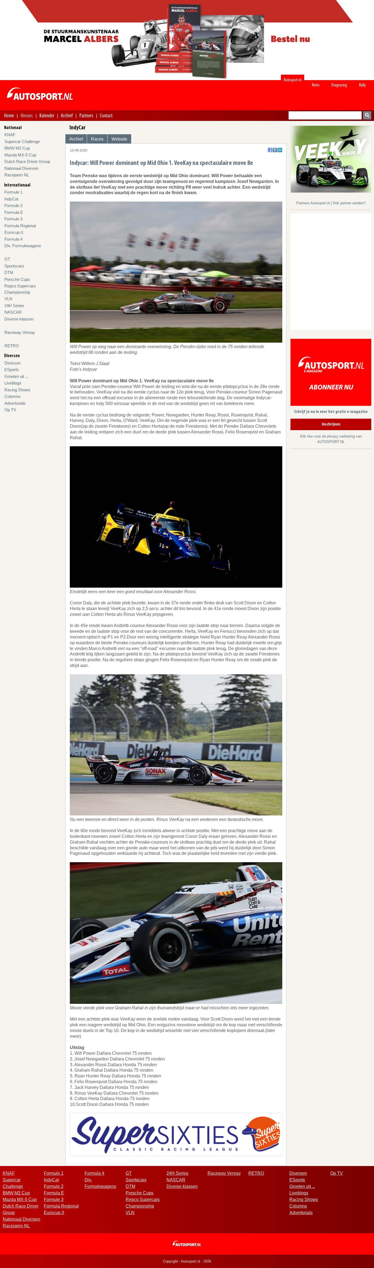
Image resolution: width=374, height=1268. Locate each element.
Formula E (13, 212)
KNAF (9, 134)
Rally (362, 85)
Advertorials (15, 403)
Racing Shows (17, 389)
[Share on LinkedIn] (280, 150)
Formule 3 (13, 219)
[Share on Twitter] (275, 150)
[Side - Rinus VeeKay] (331, 158)
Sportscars (14, 266)
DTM (8, 272)
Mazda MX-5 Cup (20, 155)
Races (97, 139)
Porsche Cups (17, 279)
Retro (316, 85)
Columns (12, 396)
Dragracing (339, 85)
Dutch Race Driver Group (27, 161)
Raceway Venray (19, 332)
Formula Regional (20, 225)
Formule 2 (13, 205)
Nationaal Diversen (21, 168)
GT (7, 259)
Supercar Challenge (22, 141)
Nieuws (27, 115)
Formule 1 (13, 192)
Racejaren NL (16, 175)
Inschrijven (331, 424)
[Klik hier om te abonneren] (330, 373)
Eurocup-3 (13, 232)
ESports (11, 369)
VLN (8, 298)
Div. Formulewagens (22, 245)
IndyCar (11, 199)
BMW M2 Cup (17, 148)
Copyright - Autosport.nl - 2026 (187, 1261)
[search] (367, 115)
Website (119, 139)
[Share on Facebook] (270, 150)
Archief (67, 115)
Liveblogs (12, 383)
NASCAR (13, 312)
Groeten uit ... (16, 376)
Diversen (12, 363)
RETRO (11, 345)
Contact (106, 115)
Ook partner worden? (349, 203)
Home (9, 115)
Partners (86, 115)
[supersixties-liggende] (176, 1134)
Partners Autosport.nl (313, 203)
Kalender (46, 115)
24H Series (14, 305)
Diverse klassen (18, 319)
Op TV (10, 409)
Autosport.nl (292, 80)
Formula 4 (13, 239)
